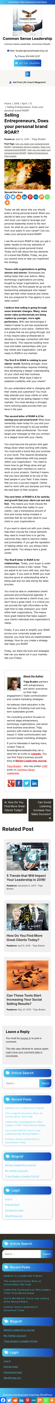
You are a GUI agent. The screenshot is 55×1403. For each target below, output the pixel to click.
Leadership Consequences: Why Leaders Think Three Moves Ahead (25, 1123)
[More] (7, 202)
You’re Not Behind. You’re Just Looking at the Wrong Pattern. (23, 1132)
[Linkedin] (24, 196)
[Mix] (41, 196)
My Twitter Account (16, 1170)
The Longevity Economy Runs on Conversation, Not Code (24, 1115)
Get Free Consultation (29, 63)
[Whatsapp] (47, 196)
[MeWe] (35, 196)
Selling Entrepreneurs (37, 153)
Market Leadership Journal (20, 1165)
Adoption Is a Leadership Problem (24, 1108)
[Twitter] (13, 196)
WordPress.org (13, 1215)
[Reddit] (18, 196)
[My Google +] (11, 785)
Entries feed (12, 1204)
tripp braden (10, 156)
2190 (44, 766)
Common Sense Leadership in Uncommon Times (22, 1141)
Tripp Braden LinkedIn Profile (22, 1176)
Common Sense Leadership (27, 38)
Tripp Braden (39, 139)
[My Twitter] (26, 785)
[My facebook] (18, 785)
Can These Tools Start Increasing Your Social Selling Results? (24, 1000)
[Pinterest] (30, 196)
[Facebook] (7, 196)
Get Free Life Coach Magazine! (29, 82)
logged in (25, 1038)
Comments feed (14, 1210)
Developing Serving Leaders (25, 147)
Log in (8, 1199)
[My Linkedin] (34, 785)
